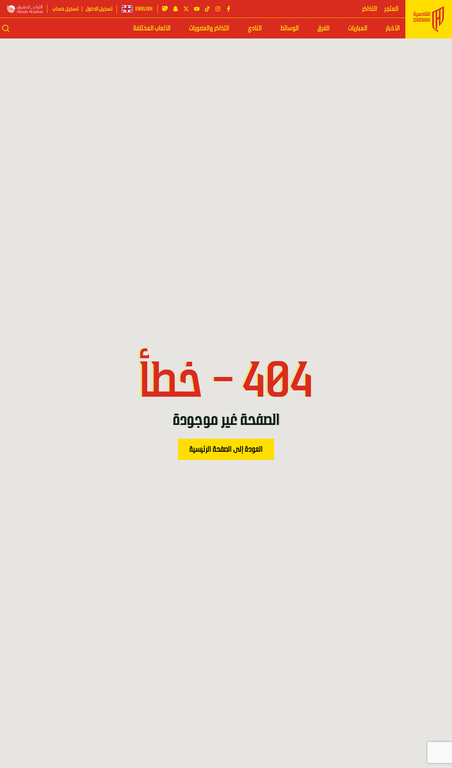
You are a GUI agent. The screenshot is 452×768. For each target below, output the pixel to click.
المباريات (357, 28)
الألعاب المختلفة (152, 28)
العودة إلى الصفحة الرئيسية (226, 449)
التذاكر (369, 8)
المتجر (391, 8)
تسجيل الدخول (98, 9)
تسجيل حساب (65, 9)
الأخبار (393, 28)
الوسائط (289, 28)
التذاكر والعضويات (209, 28)
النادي (255, 28)
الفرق (323, 28)
